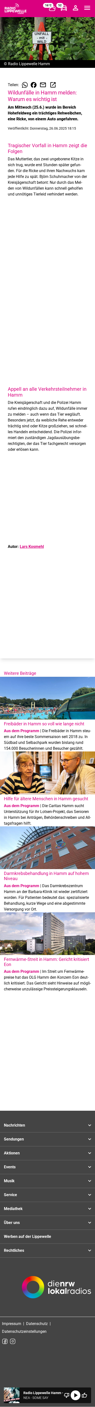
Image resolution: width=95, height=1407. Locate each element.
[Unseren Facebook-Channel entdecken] (5, 1341)
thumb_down (67, 1395)
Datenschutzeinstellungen (24, 1331)
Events (10, 1167)
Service (10, 1194)
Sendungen (14, 1139)
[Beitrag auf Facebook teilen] (34, 85)
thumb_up (84, 1395)
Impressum (11, 1323)
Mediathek (13, 1208)
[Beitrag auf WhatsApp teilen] (25, 85)
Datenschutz (37, 1323)
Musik (9, 1181)
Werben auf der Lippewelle (27, 1236)
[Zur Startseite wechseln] (15, 9)
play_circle (75, 1395)
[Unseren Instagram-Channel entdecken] (13, 1341)
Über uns (12, 1222)
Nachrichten (14, 1125)
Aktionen (12, 1153)
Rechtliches (14, 1250)
